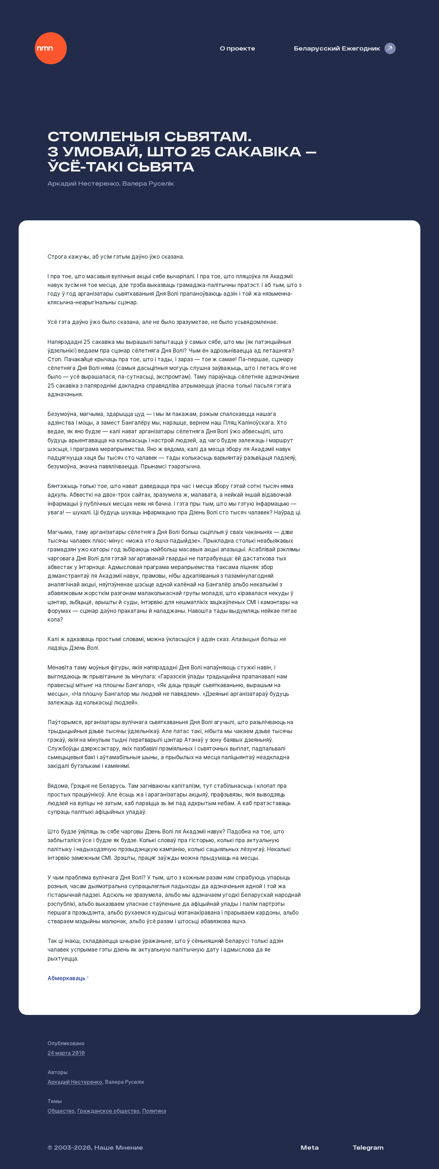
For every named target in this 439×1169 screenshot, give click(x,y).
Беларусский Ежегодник (337, 48)
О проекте (237, 48)
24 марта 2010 (66, 1053)
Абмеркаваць (66, 978)
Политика (154, 1111)
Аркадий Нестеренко (83, 183)
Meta (309, 1147)
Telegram (368, 1147)
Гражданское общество (108, 1111)
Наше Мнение (51, 48)
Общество (61, 1111)
